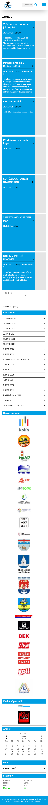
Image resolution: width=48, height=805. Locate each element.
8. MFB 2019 (8, 354)
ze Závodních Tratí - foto (13, 406)
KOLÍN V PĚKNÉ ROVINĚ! (13, 258)
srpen (24, 736)
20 (23, 751)
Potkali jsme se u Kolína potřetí (13, 64)
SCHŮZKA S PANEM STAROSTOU (15, 180)
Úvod (5, 307)
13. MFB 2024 (9, 329)
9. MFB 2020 (8, 349)
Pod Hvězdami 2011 (12, 395)
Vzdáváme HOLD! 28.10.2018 (16, 359)
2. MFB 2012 (8, 390)
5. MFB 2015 (8, 375)
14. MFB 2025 (9, 324)
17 (6, 751)
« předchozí (7, 293)
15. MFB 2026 (9, 318)
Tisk (8, 801)
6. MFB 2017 (8, 370)
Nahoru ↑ (38, 801)
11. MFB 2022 (9, 339)
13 (23, 749)
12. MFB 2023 (9, 334)
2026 (24, 739)
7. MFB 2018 (8, 365)
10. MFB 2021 (9, 344)
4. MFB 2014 (8, 380)
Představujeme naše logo (16, 142)
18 (12, 751)
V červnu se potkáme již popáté (16, 26)
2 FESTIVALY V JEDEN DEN (17, 219)
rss (45, 799)
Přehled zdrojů (9, 768)
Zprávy (18, 33)
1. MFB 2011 (8, 400)
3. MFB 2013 (8, 385)
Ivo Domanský (12, 101)
